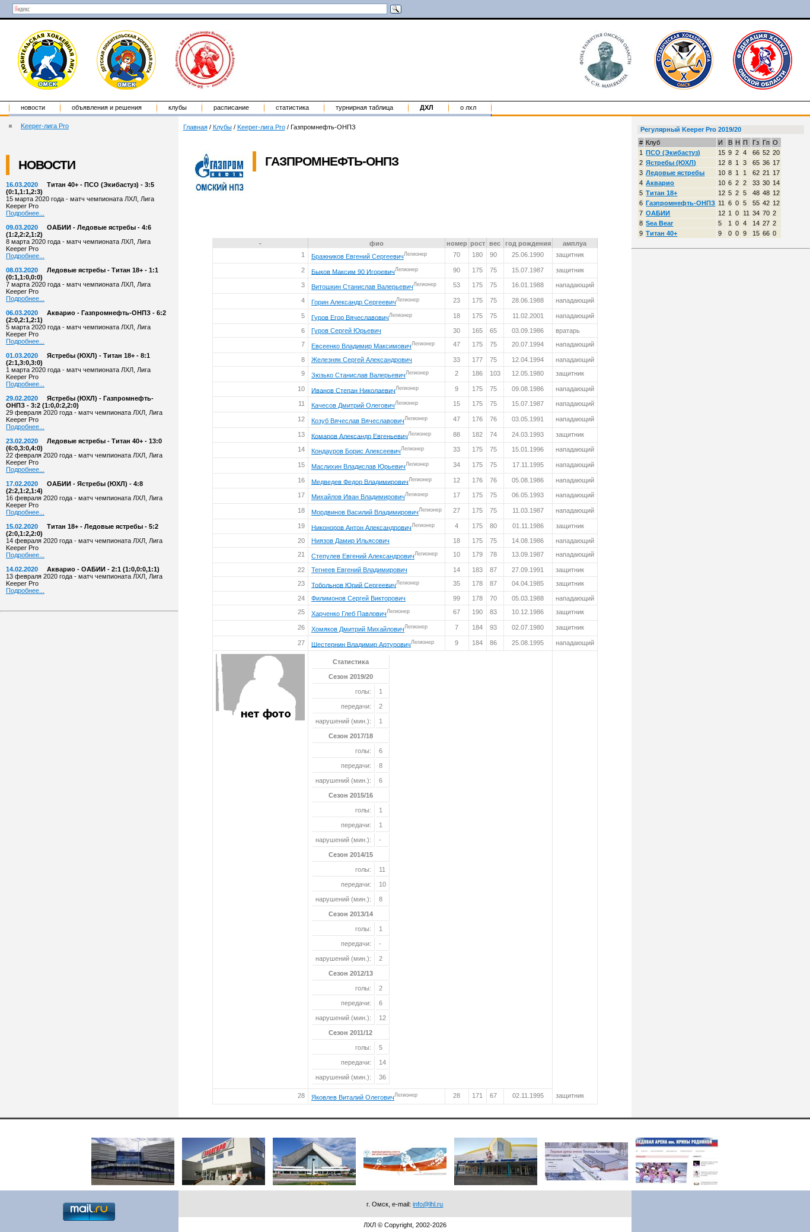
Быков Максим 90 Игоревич (353, 271)
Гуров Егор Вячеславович (350, 316)
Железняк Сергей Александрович (361, 359)
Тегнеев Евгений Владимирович (359, 569)
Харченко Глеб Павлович (349, 613)
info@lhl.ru (428, 1204)
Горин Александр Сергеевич (353, 302)
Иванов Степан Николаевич (353, 389)
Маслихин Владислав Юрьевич (358, 466)
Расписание (231, 107)
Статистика (292, 107)
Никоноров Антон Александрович (361, 527)
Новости (33, 107)
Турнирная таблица (364, 107)
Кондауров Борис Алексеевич (356, 451)
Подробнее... (25, 213)
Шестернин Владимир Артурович (361, 643)
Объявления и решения (107, 107)
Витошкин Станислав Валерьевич (362, 286)
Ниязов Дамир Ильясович (350, 540)
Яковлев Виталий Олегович (352, 1097)
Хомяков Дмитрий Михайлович (357, 629)
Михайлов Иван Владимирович (358, 496)
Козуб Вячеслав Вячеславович (357, 420)
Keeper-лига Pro (45, 125)
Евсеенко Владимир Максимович (361, 346)
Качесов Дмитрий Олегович (353, 405)
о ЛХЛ (468, 107)
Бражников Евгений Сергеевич (357, 256)
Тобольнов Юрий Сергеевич (353, 584)
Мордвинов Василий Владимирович (365, 512)
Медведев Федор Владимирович (360, 481)
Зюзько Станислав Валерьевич (358, 375)
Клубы (177, 107)
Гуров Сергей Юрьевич (346, 330)
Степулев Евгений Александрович (362, 556)
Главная (195, 127)
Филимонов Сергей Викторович (358, 598)
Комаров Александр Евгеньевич (359, 435)
